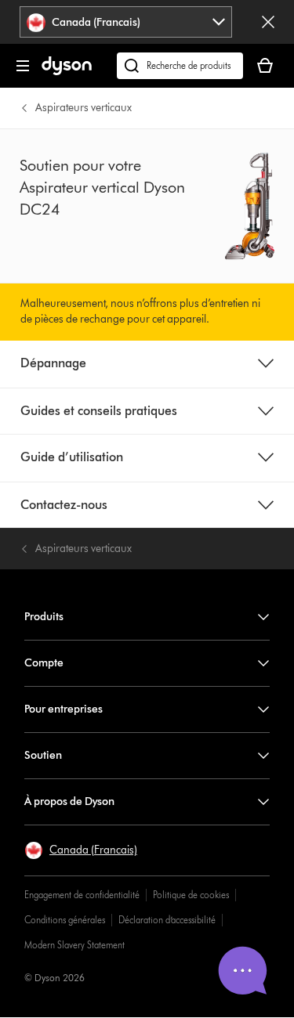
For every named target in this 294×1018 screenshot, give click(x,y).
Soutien (43, 755)
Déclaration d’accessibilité (167, 920)
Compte (44, 663)
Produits (44, 616)
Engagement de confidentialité (82, 895)
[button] (80, 850)
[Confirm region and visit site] (268, 22)
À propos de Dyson (69, 801)
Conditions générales (64, 920)
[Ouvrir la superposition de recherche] (180, 65)
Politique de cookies (191, 895)
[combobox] (125, 22)
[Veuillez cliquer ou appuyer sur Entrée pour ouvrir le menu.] (23, 66)
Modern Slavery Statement (74, 945)
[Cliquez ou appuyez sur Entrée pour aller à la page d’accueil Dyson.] (67, 71)
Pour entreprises (63, 709)
